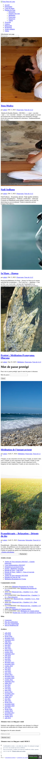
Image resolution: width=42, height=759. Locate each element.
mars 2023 (8, 673)
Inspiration (8, 574)
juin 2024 (8, 657)
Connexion (8, 620)
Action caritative (10, 29)
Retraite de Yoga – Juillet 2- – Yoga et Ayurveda (19, 572)
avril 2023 (8, 671)
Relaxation (12, 12)
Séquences (12, 19)
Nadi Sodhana (8, 189)
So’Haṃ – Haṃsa (9, 273)
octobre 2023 (9, 666)
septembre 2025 (9, 640)
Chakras (7, 24)
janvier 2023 (8, 674)
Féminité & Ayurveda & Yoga (14, 567)
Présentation (8, 6)
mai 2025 (7, 647)
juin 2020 (8, 707)
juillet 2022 (8, 683)
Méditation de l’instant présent (16, 449)
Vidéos (11, 20)
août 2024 (8, 655)
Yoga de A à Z (28, 110)
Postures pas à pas (14, 13)
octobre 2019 (9, 711)
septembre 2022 (9, 681)
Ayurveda (8, 22)
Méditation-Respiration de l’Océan (15, 579)
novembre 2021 (9, 693)
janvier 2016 (8, 714)
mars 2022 (8, 690)
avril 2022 (8, 688)
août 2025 (8, 641)
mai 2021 (7, 699)
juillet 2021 (8, 697)
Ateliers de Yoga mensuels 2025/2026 (16, 575)
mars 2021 (8, 700)
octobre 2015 (9, 716)
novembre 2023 (9, 664)
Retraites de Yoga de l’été (12, 577)
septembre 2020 (9, 706)
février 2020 (8, 709)
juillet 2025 (8, 643)
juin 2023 (8, 669)
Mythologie (8, 27)
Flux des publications (11, 622)
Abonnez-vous (6, 737)
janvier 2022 (8, 692)
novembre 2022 (9, 678)
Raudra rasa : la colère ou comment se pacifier (27, 612)
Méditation (12, 15)
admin (5, 110)
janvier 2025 (8, 650)
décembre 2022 (9, 676)
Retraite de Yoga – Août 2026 (14, 570)
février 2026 (8, 636)
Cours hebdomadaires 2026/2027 (15, 565)
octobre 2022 (9, 680)
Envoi (3, 378)
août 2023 (8, 667)
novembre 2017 (9, 713)
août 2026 (8, 633)
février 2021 (8, 702)
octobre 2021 (9, 695)
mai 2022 (7, 687)
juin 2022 (8, 685)
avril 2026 (8, 634)
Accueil (7, 5)
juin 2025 (8, 645)
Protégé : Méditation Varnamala (14, 568)
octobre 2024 (9, 652)
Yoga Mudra (7, 105)
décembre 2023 (9, 662)
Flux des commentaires (12, 623)
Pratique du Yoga (10, 10)
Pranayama (12, 17)
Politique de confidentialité (25, 757)
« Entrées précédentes (7, 552)
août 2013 (8, 718)
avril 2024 (8, 660)
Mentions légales (10, 757)
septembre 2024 (9, 654)
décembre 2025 (9, 638)
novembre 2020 (9, 704)
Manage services (33, 756)
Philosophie (8, 25)
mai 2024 (7, 659)
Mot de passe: (5, 375)
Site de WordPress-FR (11, 625)
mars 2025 (8, 648)
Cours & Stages (9, 8)
